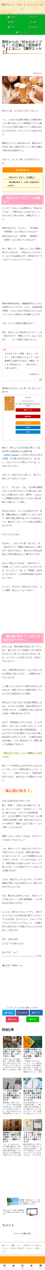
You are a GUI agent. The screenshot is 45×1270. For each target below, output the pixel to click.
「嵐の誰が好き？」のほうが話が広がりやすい (23, 184)
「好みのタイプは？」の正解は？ (21, 177)
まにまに (28, 397)
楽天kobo (28, 416)
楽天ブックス (28, 410)
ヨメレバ (31, 401)
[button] (40, 625)
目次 (20, 170)
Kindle (28, 427)
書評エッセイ (18, 965)
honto (28, 432)
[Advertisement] (22, 62)
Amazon (28, 423)
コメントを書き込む (23, 1233)
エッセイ (7, 965)
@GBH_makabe (11, 455)
